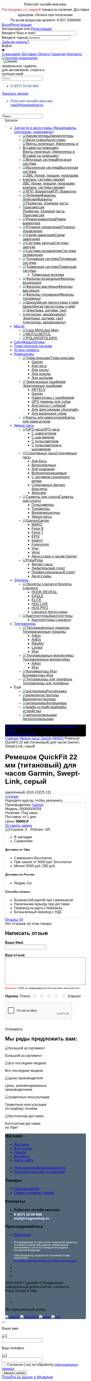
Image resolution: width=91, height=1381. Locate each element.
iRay (35, 651)
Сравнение (23, 841)
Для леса (39, 366)
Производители (26, 1189)
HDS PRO (40, 608)
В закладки (23, 837)
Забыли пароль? (15, 42)
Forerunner (40, 544)
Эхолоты (21, 580)
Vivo (35, 548)
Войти (7, 46)
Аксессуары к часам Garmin (54, 556)
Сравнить (29, 734)
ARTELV (39, 390)
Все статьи (23, 1148)
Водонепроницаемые (49, 473)
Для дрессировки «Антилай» (55, 409)
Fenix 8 (37, 528)
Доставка (29, 54)
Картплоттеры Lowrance (51, 620)
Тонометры (41, 509)
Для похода (41, 374)
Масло (19, 326)
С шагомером (43, 437)
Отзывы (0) (14, 920)
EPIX (36, 536)
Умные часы (24, 425)
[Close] (3, 1322)
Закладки (12, 734)
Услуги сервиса (26, 350)
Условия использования (63, 1260)
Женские (39, 493)
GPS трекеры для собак (51, 401)
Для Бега (39, 461)
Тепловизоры (25, 624)
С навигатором (44, 433)
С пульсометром (45, 441)
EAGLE (38, 596)
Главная (12, 738)
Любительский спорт (48, 568)
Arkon (36, 636)
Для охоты (40, 370)
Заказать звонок (15, 93)
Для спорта (42, 726)
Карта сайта (24, 1160)
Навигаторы (24, 354)
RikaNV (38, 643)
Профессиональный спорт (53, 572)
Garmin (37, 362)
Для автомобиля (18, 726)
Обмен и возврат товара (34, 1193)
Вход (6, 25)
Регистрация (21, 25)
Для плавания (43, 469)
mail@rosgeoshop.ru (27, 105)
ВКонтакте (22, 1235)
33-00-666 (25, 86)
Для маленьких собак (49, 413)
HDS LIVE (40, 604)
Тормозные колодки (48, 275)
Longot (37, 647)
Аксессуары (41, 576)
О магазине (11, 54)
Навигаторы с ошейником (53, 398)
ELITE (37, 600)
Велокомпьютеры (46, 513)
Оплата (44, 54)
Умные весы (42, 517)
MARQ (37, 524)
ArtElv (36, 639)
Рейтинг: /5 (40, 829)
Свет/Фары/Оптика (29, 342)
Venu (36, 552)
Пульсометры (43, 505)
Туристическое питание (33, 346)
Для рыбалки (42, 378)
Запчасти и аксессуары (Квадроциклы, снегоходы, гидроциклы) (45, 130)
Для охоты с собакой (49, 405)
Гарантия (58, 54)
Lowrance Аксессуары (50, 612)
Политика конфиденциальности (40, 1168)
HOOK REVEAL (44, 592)
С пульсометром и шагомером (46, 447)
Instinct (37, 540)
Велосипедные (44, 465)
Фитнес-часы (42, 564)
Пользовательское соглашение (39, 1172)
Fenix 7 (37, 532)
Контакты (74, 54)
